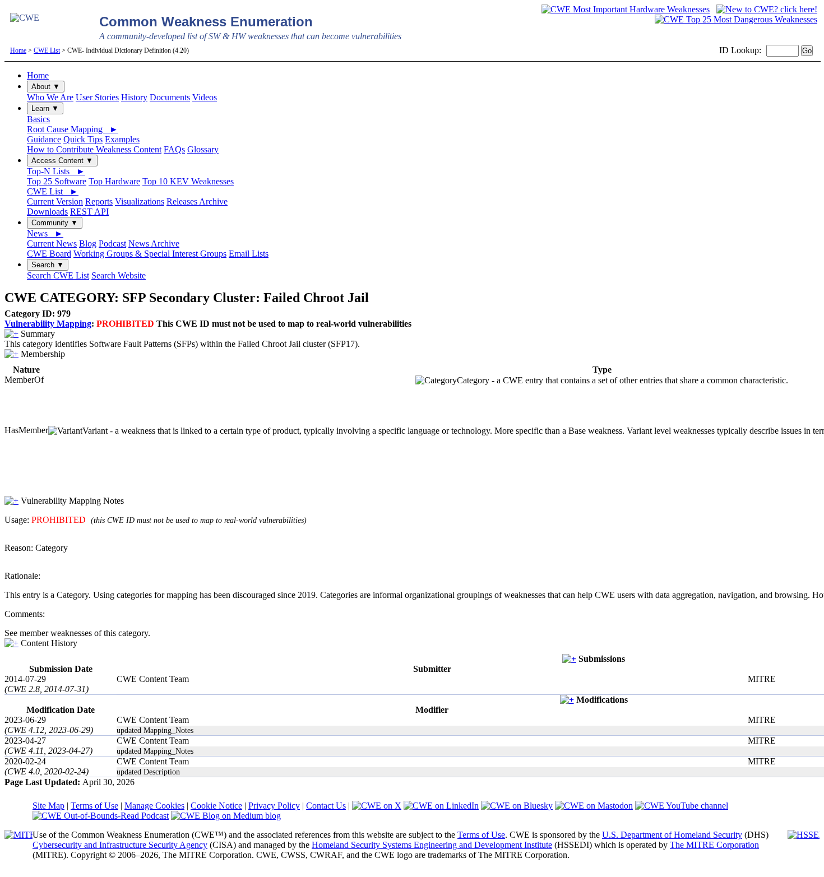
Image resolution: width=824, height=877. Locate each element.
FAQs (174, 149)
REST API (89, 211)
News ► (45, 233)
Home (18, 50)
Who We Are (50, 97)
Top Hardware (114, 181)
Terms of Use (94, 805)
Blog (87, 243)
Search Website (118, 275)
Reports (99, 201)
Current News (52, 243)
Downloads (47, 211)
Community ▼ (54, 223)
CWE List (47, 50)
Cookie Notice (216, 805)
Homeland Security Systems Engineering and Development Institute (432, 845)
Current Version (55, 201)
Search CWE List (58, 275)
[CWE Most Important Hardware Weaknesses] (625, 9)
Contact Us (326, 805)
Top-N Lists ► (56, 171)
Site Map (48, 805)
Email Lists (249, 253)
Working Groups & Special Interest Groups (149, 253)
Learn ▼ (45, 108)
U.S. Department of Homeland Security (672, 834)
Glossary (203, 149)
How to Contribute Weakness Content (94, 149)
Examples (122, 139)
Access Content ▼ (62, 160)
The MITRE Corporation (714, 845)
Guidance (44, 139)
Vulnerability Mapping (47, 323)
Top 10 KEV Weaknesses (188, 181)
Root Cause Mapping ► (72, 129)
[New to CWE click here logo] (766, 9)
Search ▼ (47, 265)
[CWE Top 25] (736, 19)
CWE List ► (52, 191)
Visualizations (139, 201)
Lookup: (746, 50)
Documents (170, 97)
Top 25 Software (56, 181)
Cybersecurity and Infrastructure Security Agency (120, 845)
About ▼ (45, 86)
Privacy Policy (274, 805)
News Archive (153, 243)
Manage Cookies (154, 805)
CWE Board (49, 253)
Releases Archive (197, 201)
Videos (204, 97)
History (134, 97)
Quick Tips (83, 139)
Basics (38, 119)
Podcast (112, 243)
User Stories (97, 97)
